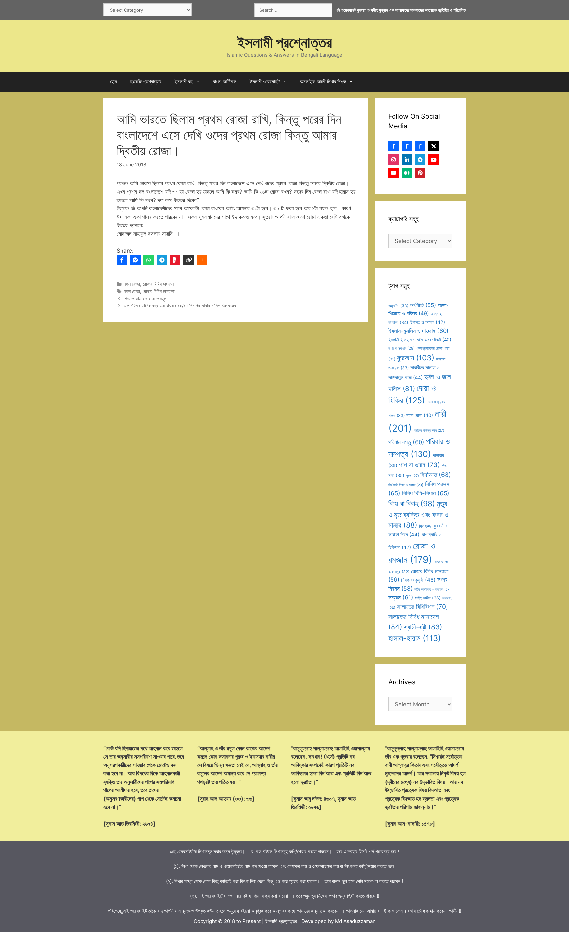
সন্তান (400, 597)
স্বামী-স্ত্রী (423, 627)
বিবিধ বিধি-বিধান (425, 493)
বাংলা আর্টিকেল (224, 81)
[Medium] (407, 173)
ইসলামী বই (184, 81)
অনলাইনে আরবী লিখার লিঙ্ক (323, 81)
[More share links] (202, 260)
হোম (113, 81)
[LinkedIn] (407, 159)
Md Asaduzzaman (355, 921)
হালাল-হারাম (414, 638)
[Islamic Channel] (433, 159)
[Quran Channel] (393, 173)
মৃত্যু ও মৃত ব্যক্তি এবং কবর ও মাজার (418, 514)
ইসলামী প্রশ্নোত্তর (284, 42)
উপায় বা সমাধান (401, 348)
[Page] (407, 146)
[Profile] (393, 146)
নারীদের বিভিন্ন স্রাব (429, 430)
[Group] (420, 146)
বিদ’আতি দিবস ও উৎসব (405, 485)
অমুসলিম (398, 305)
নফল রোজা (132, 284)
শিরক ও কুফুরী (418, 580)
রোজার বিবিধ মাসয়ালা (159, 284)
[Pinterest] (420, 173)
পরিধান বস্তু (406, 442)
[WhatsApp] (148, 260)
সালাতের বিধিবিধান (422, 607)
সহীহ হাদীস (428, 597)
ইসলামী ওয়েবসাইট (265, 81)
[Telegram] (162, 260)
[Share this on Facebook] (122, 260)
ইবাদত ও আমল (427, 322)
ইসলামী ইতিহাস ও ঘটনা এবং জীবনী (419, 339)
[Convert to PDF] (175, 260)
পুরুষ (412, 476)
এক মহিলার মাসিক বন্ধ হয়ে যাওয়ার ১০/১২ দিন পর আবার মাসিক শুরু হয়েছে (180, 305)
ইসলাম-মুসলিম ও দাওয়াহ (418, 330)
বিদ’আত (435, 475)
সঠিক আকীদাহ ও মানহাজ (432, 589)
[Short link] (188, 260)
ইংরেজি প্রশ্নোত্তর (145, 81)
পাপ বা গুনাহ (419, 465)
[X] (433, 146)
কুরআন (415, 357)
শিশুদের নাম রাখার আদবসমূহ (145, 298)
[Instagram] (393, 159)
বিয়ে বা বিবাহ (411, 503)
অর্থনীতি (423, 305)
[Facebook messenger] (135, 260)
